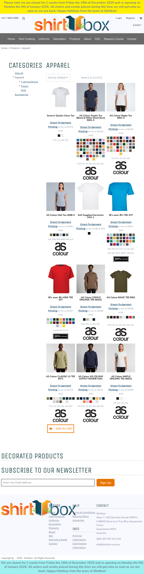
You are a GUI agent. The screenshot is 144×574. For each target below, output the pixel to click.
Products (15, 48)
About (52, 531)
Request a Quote (58, 539)
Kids (23, 90)
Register (130, 18)
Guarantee (78, 520)
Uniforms (54, 520)
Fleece (24, 86)
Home (4, 48)
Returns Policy (81, 516)
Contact (53, 543)
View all (19, 73)
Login (119, 18)
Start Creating (56, 516)
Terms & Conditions (84, 512)
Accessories (21, 94)
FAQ (51, 535)
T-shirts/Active (29, 81)
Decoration (55, 524)
